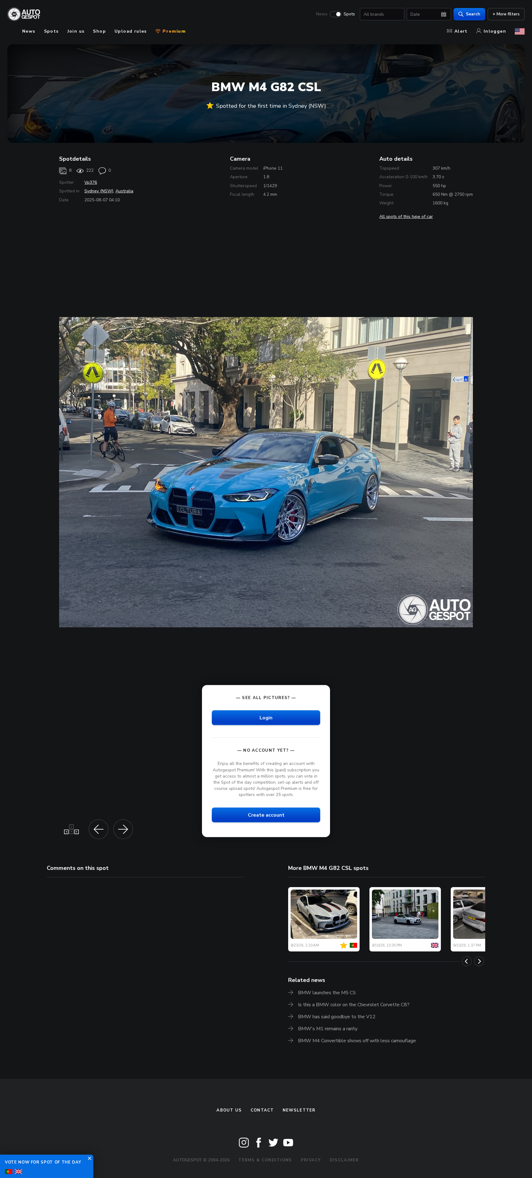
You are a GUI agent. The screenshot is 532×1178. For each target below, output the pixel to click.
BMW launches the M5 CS (327, 992)
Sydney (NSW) (98, 191)
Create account (266, 815)
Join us (76, 31)
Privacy (311, 1160)
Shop (99, 31)
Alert (461, 31)
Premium (173, 31)
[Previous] (467, 961)
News (322, 14)
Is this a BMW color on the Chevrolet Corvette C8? (353, 1004)
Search (473, 14)
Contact (262, 1110)
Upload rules (131, 31)
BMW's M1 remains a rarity (327, 1028)
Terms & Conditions (265, 1160)
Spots (349, 14)
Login (266, 717)
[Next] (479, 961)
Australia (124, 191)
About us (229, 1110)
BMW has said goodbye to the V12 (337, 1016)
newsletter (299, 1110)
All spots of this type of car (406, 216)
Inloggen (495, 31)
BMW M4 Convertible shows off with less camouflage (357, 1040)
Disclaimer (344, 1160)
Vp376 (90, 182)
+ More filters (506, 14)
